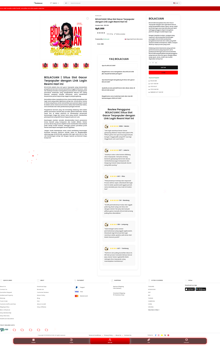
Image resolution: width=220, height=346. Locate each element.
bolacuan (98, 16)
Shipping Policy (4, 307)
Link (149, 342)
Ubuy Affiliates (41, 307)
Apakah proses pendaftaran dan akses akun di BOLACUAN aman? (118, 89)
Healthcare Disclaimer (7, 319)
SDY (149, 295)
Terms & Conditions (95, 335)
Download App (41, 286)
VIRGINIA (150, 307)
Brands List (40, 289)
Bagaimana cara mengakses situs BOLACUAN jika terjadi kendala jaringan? (118, 73)
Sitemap (2, 298)
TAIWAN (150, 298)
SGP (149, 292)
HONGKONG (152, 289)
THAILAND (151, 286)
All (66, 3)
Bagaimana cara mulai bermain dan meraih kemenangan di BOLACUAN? (117, 97)
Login (71, 342)
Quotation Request (6, 292)
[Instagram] (158, 335)
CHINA (150, 304)
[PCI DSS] (4, 329)
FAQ (38, 301)
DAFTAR (163, 67)
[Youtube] (161, 335)
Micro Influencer (5, 310)
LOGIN (163, 72)
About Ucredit (41, 304)
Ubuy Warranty (4, 316)
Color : (100, 44)
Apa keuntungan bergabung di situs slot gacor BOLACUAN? (118, 81)
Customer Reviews (43, 292)
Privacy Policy (108, 335)
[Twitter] (165, 335)
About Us (3, 286)
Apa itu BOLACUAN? (109, 66)
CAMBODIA (151, 301)
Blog (38, 298)
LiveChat (186, 342)
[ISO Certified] (31, 330)
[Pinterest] (168, 335)
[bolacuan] (38, 3)
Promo (33, 342)
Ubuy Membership (5, 313)
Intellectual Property (6, 295)
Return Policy (41, 295)
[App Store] (190, 290)
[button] (87, 18)
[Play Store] (201, 290)
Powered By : (99, 39)
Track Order (4, 301)
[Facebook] (156, 335)
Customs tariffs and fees (8, 304)
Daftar (110, 342)
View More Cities (153, 310)
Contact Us (3, 289)
